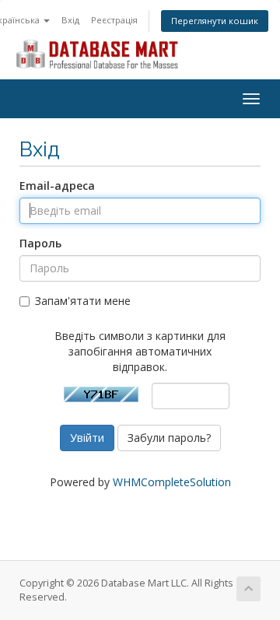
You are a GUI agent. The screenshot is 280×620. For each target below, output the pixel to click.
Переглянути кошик (214, 20)
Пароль (40, 243)
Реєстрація (114, 20)
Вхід (70, 20)
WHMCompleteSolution (172, 482)
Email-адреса (57, 185)
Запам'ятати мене (83, 300)
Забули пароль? (169, 437)
